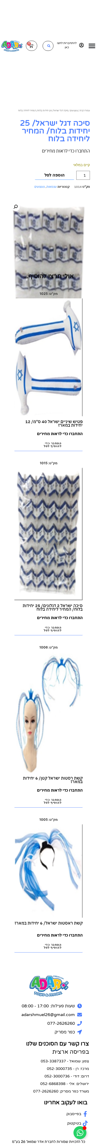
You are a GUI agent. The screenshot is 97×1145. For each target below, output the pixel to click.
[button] (15, 207)
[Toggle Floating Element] (79, 1132)
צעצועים (74, 110)
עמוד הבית (85, 110)
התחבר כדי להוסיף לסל (52, 444)
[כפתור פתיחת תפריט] (92, 45)
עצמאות (51, 187)
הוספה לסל (54, 175)
